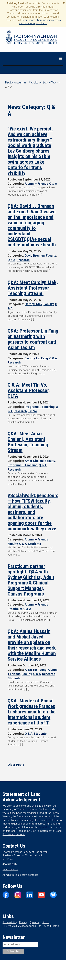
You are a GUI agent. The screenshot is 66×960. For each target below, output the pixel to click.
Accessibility (10, 922)
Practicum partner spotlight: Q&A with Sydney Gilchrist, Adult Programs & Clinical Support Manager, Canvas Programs (31, 580)
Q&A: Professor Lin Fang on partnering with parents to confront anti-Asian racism (33, 339)
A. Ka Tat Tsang (36, 669)
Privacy (23, 922)
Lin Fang (42, 358)
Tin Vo (32, 411)
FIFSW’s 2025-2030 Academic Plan (22, 925)
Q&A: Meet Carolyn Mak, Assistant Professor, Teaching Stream (33, 287)
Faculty (51, 255)
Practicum (15, 609)
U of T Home (51, 925)
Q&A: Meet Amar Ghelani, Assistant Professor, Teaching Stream (28, 442)
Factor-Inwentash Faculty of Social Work (31, 37)
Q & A (53, 183)
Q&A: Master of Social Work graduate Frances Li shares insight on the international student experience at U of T (32, 712)
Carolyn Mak (33, 304)
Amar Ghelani (34, 461)
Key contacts (10, 869)
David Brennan (35, 255)
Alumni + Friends (36, 183)
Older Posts (16, 764)
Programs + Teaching (40, 406)
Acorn (45, 922)
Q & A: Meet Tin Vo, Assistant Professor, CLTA (29, 390)
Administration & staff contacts (20, 874)
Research (23, 260)
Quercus (34, 922)
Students (34, 543)
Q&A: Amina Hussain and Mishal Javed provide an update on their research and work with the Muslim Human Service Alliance (32, 645)
